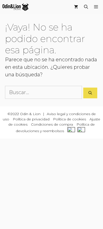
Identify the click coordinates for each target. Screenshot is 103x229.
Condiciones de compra (52, 124)
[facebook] (73, 131)
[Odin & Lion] (15, 7)
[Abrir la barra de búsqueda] (86, 7)
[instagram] (83, 131)
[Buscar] (90, 93)
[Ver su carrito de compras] (76, 7)
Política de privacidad (31, 119)
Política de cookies (69, 119)
